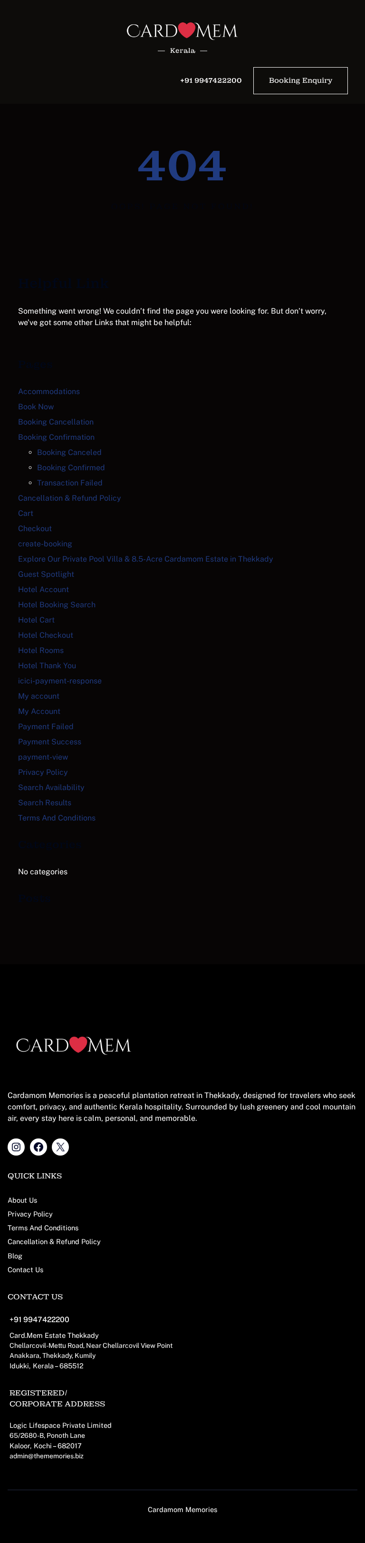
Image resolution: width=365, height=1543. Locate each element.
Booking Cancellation (56, 421)
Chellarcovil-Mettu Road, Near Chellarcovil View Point (91, 1345)
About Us (22, 1200)
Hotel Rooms (41, 650)
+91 (15, 1319)
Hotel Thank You (47, 665)
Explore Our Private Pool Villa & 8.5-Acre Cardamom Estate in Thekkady (145, 559)
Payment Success (49, 741)
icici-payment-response (60, 680)
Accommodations (49, 391)
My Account (39, 711)
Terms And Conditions (57, 817)
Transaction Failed (70, 482)
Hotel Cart (36, 619)
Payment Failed (46, 726)
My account (38, 696)
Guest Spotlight (46, 574)
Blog (15, 1256)
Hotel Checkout (45, 635)
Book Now (36, 406)
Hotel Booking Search (57, 604)
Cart (25, 513)
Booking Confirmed (71, 467)
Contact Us (25, 1270)
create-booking (45, 543)
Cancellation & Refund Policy (69, 498)
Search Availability (51, 787)
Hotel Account (43, 589)
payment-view (43, 757)
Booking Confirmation (56, 437)
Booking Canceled (69, 452)
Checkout (35, 528)
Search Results (44, 802)
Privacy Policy (43, 772)
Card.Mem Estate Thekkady (54, 1335)
